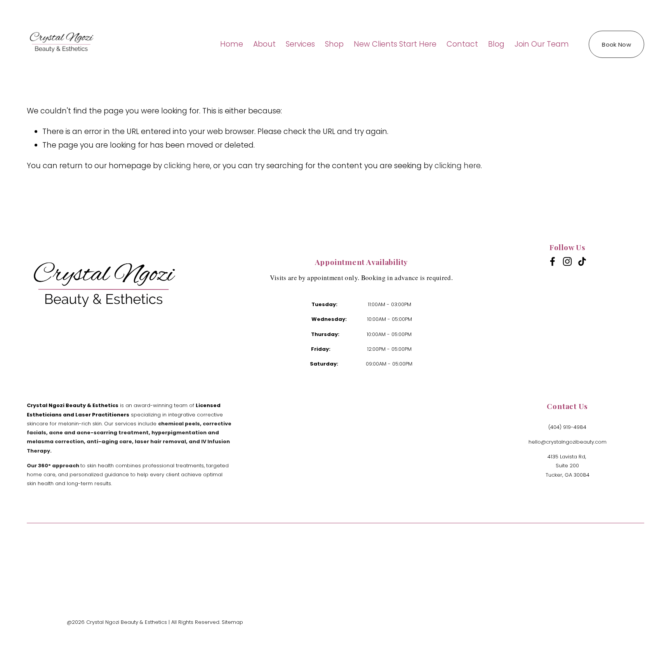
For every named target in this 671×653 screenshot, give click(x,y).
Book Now (616, 44)
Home (231, 44)
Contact (462, 44)
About (264, 44)
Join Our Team (542, 44)
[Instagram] (567, 261)
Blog (496, 44)
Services (300, 44)
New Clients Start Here (395, 44)
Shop (334, 44)
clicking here (187, 165)
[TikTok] (582, 261)
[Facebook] (552, 261)
